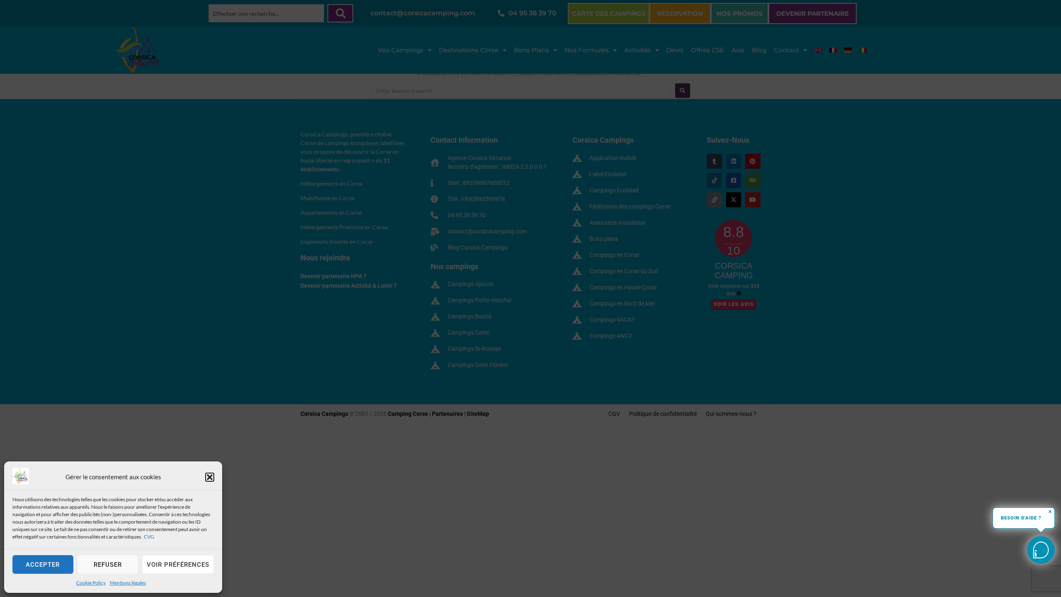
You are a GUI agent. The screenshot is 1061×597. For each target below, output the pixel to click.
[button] (210, 477)
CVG (149, 537)
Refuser (108, 564)
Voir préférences (178, 564)
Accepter (43, 564)
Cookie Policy (91, 583)
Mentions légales (128, 583)
